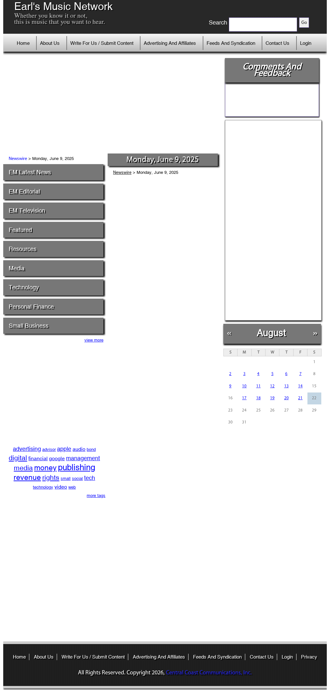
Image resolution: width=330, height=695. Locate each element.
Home (23, 43)
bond (91, 449)
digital (18, 458)
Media (16, 268)
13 (286, 386)
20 (286, 398)
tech (89, 477)
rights (50, 478)
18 (258, 398)
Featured (20, 229)
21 (300, 398)
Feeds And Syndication (231, 43)
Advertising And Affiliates (170, 43)
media (23, 468)
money (45, 467)
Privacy (309, 657)
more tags (96, 495)
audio (79, 449)
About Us (50, 43)
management (83, 458)
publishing (76, 467)
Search (218, 22)
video (60, 487)
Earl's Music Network (63, 6)
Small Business (28, 325)
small (66, 478)
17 (244, 398)
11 (258, 386)
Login (305, 43)
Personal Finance (31, 306)
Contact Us (277, 43)
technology (43, 487)
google (57, 458)
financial (38, 458)
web (72, 487)
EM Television (27, 210)
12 (272, 386)
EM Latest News (30, 172)
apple (64, 448)
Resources (22, 248)
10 (244, 386)
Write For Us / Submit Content (101, 43)
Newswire (18, 158)
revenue (27, 477)
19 (272, 398)
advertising (27, 448)
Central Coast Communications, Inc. (209, 673)
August (271, 332)
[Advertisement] (113, 105)
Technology (24, 287)
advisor (49, 449)
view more (93, 340)
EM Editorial (24, 191)
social (77, 478)
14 (300, 386)
